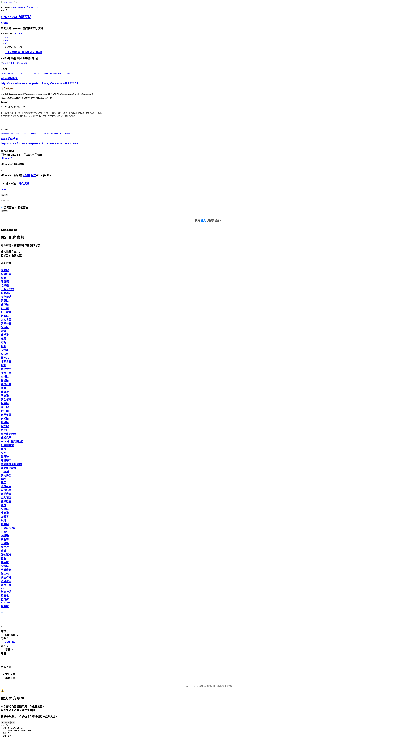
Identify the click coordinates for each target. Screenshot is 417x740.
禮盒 (3, 331)
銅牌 (3, 520)
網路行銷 (6, 585)
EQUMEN (7, 602)
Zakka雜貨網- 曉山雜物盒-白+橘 (23, 52)
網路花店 (6, 486)
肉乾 (3, 342)
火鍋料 (5, 353)
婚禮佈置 (6, 490)
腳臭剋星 (6, 274)
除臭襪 (5, 281)
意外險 (5, 430)
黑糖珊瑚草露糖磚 (11, 464)
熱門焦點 (24, 183)
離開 (12, 722)
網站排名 (6, 475)
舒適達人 (6, 581)
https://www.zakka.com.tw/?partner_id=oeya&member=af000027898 (39, 83)
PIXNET (192, 686)
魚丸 (3, 346)
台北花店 (6, 497)
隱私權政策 (220, 686)
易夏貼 (5, 300)
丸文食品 (6, 319)
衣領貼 (5, 270)
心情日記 (18, 34)
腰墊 (3, 452)
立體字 (5, 516)
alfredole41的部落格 (16, 17)
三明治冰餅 (7, 289)
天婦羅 (5, 350)
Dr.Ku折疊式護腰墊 (12, 441)
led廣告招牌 (8, 528)
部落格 (7, 41)
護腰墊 (5, 456)
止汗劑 (5, 308)
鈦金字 (5, 539)
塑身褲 (5, 599)
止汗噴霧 (6, 312)
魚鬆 (3, 338)
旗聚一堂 (6, 323)
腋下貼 (5, 304)
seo (2, 588)
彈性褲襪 (6, 554)
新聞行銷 (6, 591)
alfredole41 (7, 158)
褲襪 (3, 550)
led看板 (5, 543)
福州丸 (5, 357)
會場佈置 (6, 493)
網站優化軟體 (9, 468)
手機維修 (6, 569)
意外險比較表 (9, 433)
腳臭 (3, 277)
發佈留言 (4, 211)
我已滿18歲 (5, 722)
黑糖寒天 (6, 460)
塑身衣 (5, 595)
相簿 (7, 38)
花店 (3, 482)
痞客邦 (26, 175)
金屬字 (5, 524)
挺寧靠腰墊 (7, 445)
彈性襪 (5, 547)
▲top (4, 189)
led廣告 (5, 535)
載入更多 (4, 195)
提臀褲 (5, 606)
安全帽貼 (6, 296)
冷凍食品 (6, 361)
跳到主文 (4, 23)
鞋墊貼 (5, 315)
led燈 (4, 531)
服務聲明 (229, 686)
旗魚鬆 (5, 327)
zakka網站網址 (9, 78)
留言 (33, 175)
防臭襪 (5, 285)
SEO (3, 478)
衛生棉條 (6, 577)
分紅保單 (6, 437)
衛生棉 (5, 573)
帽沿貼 (5, 380)
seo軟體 (5, 471)
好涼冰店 (6, 293)
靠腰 (3, 449)
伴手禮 (5, 334)
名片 (7, 43)
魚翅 (3, 365)
